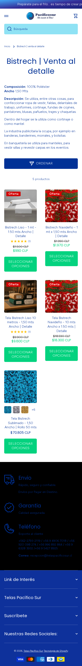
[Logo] (41, 16)
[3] (24, 409)
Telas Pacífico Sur (33, 650)
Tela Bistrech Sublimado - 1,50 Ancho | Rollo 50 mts (21, 422)
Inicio (7, 46)
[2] (16, 409)
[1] (7, 409)
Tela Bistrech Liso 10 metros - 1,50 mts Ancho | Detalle (20, 322)
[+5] (33, 409)
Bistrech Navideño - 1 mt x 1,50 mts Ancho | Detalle (61, 231)
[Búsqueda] (8, 29)
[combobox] (41, 29)
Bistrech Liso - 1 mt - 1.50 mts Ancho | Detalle (20, 231)
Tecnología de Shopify (56, 650)
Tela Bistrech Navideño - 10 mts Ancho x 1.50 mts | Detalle (61, 324)
